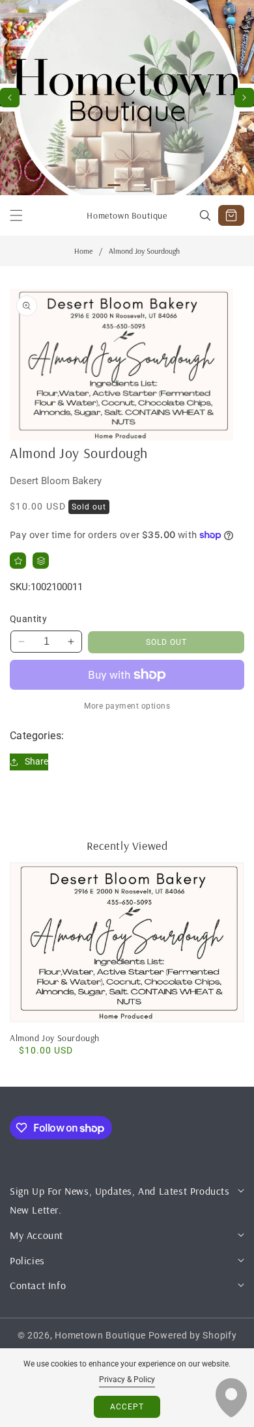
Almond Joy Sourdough (55, 1038)
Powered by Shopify (192, 1335)
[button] (244, 97)
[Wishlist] (18, 560)
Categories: (37, 735)
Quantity (28, 619)
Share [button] (36, 761)
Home (83, 251)
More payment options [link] (127, 706)
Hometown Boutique (100, 1335)
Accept (127, 1406)
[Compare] (41, 560)
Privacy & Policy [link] (127, 1379)
